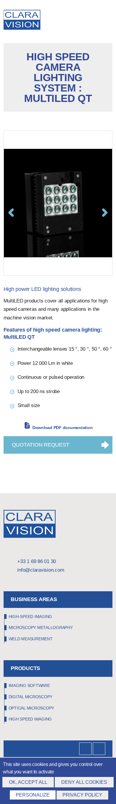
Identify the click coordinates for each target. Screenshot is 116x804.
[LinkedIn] (85, 748)
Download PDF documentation (62, 427)
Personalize (33, 794)
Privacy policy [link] (82, 794)
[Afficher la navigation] (111, 21)
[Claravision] (31, 20)
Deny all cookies (84, 782)
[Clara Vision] (30, 536)
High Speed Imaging (30, 719)
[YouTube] (99, 748)
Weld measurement (31, 638)
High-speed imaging (30, 616)
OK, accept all (28, 782)
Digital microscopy (31, 696)
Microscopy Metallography (41, 627)
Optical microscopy (31, 708)
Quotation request (40, 445)
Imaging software (29, 685)
